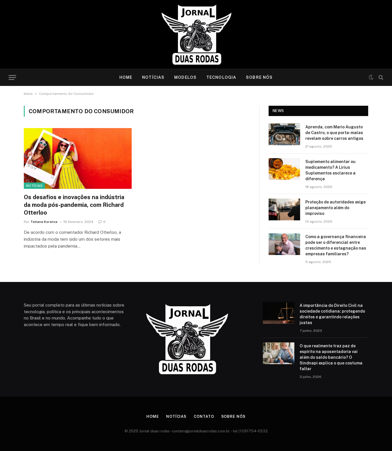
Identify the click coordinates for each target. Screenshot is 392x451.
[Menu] (12, 77)
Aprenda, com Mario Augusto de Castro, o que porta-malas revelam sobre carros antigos (334, 133)
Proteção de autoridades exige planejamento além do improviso (335, 208)
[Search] (380, 77)
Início (28, 94)
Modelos (185, 77)
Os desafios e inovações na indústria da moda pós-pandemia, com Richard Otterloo (74, 205)
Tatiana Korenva (43, 222)
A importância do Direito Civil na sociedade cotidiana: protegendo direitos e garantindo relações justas (332, 314)
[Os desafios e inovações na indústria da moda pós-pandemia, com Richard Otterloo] (78, 158)
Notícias (153, 77)
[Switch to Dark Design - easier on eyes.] (371, 77)
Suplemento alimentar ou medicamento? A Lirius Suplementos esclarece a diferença (330, 170)
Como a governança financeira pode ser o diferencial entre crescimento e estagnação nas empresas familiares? (335, 245)
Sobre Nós (259, 77)
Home (125, 77)
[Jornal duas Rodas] (196, 34)
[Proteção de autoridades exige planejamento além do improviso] (284, 209)
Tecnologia (221, 77)
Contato (204, 416)
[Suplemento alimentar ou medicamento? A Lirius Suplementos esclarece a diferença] (284, 169)
